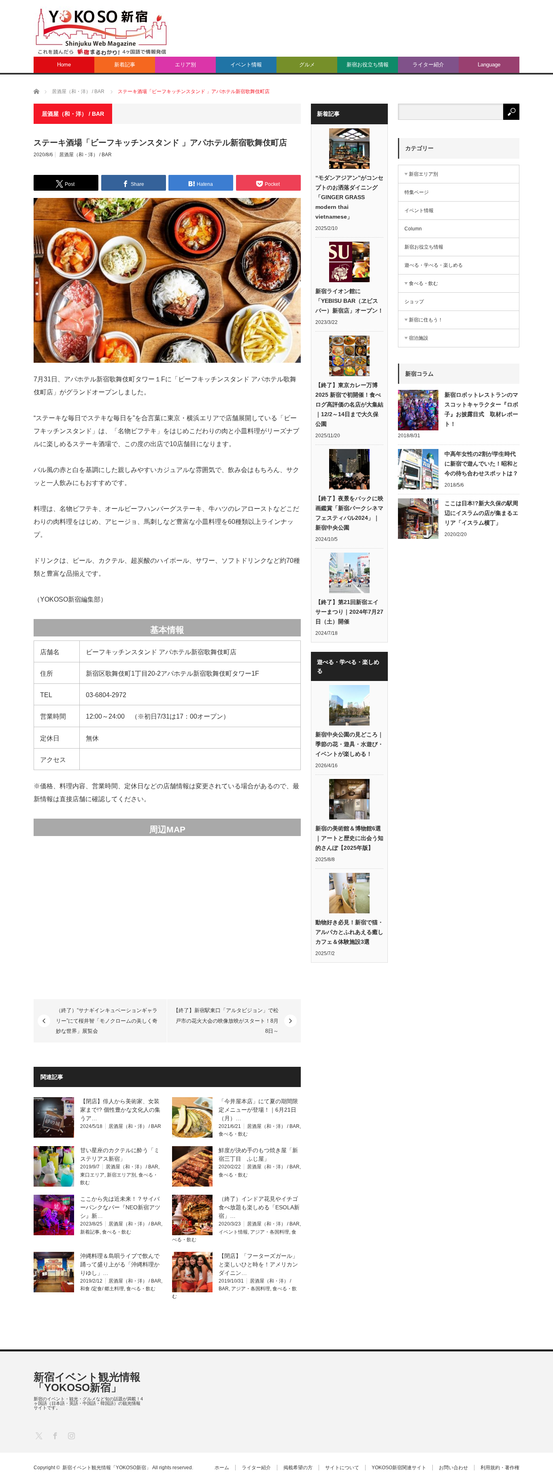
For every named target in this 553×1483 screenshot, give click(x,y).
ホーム (222, 1467)
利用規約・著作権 (500, 1467)
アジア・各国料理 (269, 1232)
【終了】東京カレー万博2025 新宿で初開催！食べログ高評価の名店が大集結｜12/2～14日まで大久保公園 (349, 404)
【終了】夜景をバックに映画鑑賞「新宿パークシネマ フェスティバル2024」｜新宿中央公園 (349, 513)
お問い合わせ (453, 1467)
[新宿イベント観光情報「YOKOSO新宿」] (101, 31)
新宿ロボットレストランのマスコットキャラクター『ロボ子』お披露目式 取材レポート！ (481, 409)
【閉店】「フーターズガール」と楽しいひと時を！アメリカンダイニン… (258, 1264)
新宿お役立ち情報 (368, 65)
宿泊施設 (418, 338)
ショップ (414, 301)
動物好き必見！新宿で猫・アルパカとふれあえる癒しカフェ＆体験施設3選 (349, 932)
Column (413, 229)
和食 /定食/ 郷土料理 (102, 1289)
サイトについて (342, 1467)
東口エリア (92, 1175)
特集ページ (416, 192)
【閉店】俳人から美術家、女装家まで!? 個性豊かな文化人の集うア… (120, 1109)
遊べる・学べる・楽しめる (433, 265)
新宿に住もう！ (426, 320)
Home (64, 65)
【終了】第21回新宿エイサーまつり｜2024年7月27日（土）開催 (349, 612)
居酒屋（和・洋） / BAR (85, 154)
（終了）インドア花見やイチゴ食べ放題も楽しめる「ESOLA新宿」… (259, 1207)
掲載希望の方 (298, 1467)
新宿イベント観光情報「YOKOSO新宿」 (87, 1382)
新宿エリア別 (121, 1175)
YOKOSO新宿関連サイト (399, 1467)
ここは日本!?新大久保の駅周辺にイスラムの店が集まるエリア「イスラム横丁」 (481, 513)
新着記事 (124, 65)
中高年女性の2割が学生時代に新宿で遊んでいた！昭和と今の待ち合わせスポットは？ (481, 464)
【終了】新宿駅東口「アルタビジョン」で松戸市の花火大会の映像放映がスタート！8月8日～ (226, 1020)
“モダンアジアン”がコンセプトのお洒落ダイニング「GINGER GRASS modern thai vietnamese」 (349, 197)
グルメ (307, 65)
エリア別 (185, 65)
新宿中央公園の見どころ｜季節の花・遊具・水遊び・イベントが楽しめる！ (349, 744)
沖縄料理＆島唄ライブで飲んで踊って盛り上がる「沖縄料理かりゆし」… (120, 1264)
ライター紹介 (428, 65)
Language (489, 65)
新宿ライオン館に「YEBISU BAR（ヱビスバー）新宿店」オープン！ (349, 301)
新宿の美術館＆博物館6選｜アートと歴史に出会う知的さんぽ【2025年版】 (349, 838)
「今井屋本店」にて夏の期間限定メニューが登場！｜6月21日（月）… (258, 1109)
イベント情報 (246, 65)
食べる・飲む (233, 1134)
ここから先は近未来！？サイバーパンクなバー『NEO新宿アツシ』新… (120, 1207)
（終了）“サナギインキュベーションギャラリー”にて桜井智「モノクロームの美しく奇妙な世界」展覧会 (106, 1020)
